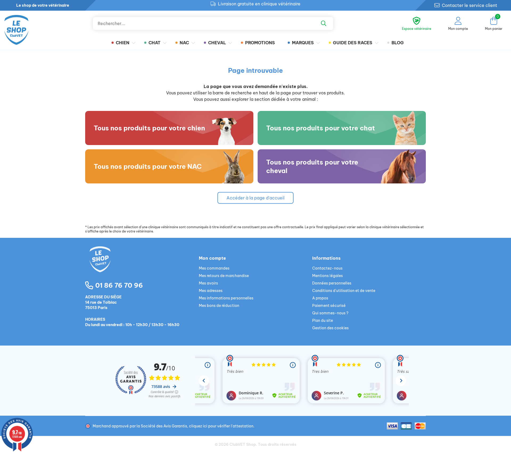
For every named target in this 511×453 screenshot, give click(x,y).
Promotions (260, 42)
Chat (154, 42)
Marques (303, 42)
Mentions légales (327, 275)
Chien (122, 42)
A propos (320, 298)
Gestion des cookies (330, 328)
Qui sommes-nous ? (330, 313)
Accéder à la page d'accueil (255, 198)
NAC (184, 42)
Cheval (217, 42)
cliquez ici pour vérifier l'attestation (221, 426)
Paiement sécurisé (329, 305)
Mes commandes (214, 268)
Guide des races (352, 42)
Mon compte (212, 258)
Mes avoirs (208, 283)
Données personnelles (331, 283)
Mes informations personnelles (226, 298)
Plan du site (322, 320)
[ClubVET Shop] (142, 265)
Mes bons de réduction (219, 305)
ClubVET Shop (242, 444)
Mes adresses (210, 290)
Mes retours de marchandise (224, 275)
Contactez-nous (327, 268)
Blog (398, 42)
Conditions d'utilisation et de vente (343, 290)
